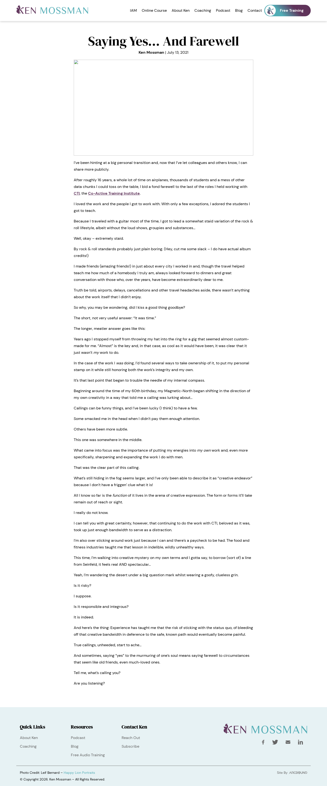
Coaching (202, 10)
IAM (133, 10)
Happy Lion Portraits (79, 772)
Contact (255, 10)
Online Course (154, 10)
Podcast (223, 10)
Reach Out (131, 737)
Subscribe (130, 746)
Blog (239, 10)
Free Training (292, 10)
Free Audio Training (88, 754)
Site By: (283, 772)
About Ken (181, 10)
